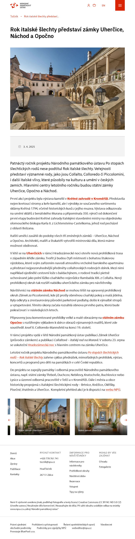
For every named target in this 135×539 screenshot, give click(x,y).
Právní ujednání (18, 524)
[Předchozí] (9, 420)
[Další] (125, 420)
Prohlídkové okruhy (79, 470)
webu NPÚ (113, 389)
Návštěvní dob (76, 476)
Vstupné (73, 486)
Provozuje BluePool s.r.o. (22, 531)
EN (103, 5)
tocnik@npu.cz (47, 461)
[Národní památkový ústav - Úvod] (20, 5)
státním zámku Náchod (48, 290)
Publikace (15, 468)
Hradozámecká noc (41, 345)
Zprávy (13, 463)
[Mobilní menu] (120, 5)
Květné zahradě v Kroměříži (87, 198)
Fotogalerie (105, 466)
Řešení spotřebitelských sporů (79, 524)
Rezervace (74, 481)
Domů (13, 453)
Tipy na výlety (76, 491)
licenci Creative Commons (84, 502)
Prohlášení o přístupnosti (45, 524)
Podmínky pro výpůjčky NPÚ (52, 527)
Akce (12, 458)
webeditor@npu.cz (81, 527)
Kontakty (14, 474)
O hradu (103, 461)
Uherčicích (34, 253)
